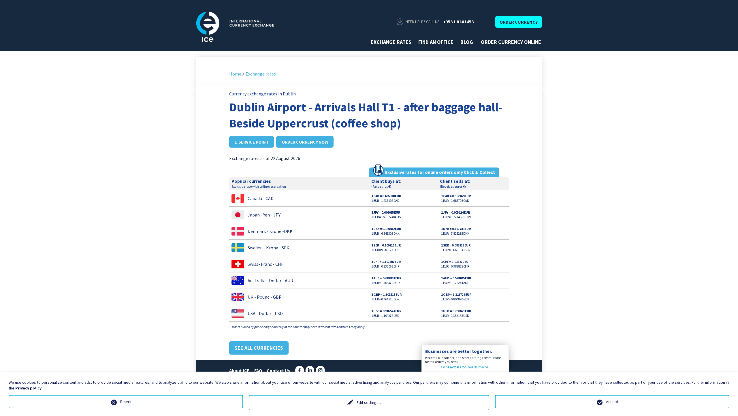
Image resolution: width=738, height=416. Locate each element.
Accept (612, 401)
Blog (466, 42)
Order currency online (511, 42)
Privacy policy (28, 388)
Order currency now (305, 142)
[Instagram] (320, 370)
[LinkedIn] (310, 370)
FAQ (258, 370)
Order (383, 198)
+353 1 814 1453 (458, 22)
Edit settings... (369, 402)
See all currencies (259, 348)
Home (235, 74)
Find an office (435, 42)
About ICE (239, 370)
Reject (125, 401)
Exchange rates (391, 42)
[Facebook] (299, 370)
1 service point (251, 142)
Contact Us (278, 370)
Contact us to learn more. (465, 367)
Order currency (519, 22)
